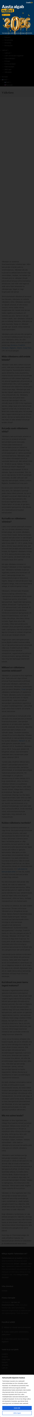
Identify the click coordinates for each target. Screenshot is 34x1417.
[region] (17, 1396)
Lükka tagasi (17, 1413)
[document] (17, 708)
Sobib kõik (17, 1408)
